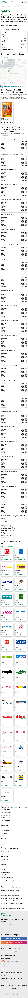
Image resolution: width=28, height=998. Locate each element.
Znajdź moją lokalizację (8, 57)
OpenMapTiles (13, 86)
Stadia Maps (6, 86)
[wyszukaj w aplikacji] (22, 2)
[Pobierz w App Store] (15, 2)
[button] (9, 71)
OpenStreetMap (20, 86)
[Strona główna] (4, 2)
